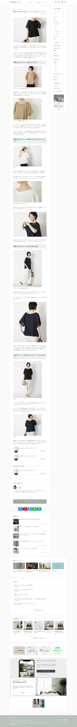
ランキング (56, 67)
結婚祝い (55, 50)
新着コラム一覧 (56, 76)
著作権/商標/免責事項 (13, 724)
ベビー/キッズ (56, 36)
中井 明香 (19, 487)
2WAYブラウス (40, 47)
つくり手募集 (30, 720)
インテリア (56, 16)
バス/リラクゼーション (58, 31)
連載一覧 (55, 79)
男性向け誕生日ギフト (57, 48)
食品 (54, 38)
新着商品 (55, 62)
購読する (23, 692)
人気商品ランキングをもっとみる (38, 637)
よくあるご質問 (37, 2)
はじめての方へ (31, 2)
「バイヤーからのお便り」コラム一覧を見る (29, 501)
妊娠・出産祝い (56, 55)
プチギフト (56, 53)
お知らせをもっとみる (38, 610)
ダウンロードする (45, 671)
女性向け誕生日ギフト (57, 45)
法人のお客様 (25, 720)
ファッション (56, 11)
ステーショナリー (57, 26)
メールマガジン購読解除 (58, 91)
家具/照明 (55, 21)
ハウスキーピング (57, 33)
